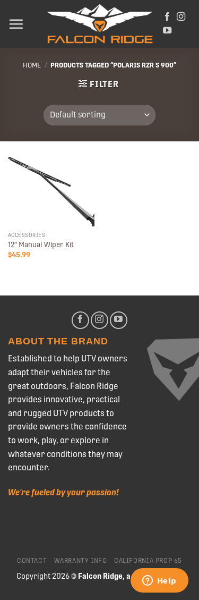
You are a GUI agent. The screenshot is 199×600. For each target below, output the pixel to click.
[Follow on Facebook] (167, 17)
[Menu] (16, 24)
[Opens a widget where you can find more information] (159, 581)
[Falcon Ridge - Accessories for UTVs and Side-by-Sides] (100, 24)
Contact (32, 560)
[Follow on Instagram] (181, 17)
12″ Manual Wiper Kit (41, 244)
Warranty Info (80, 560)
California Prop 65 (148, 560)
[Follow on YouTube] (167, 31)
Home (32, 65)
